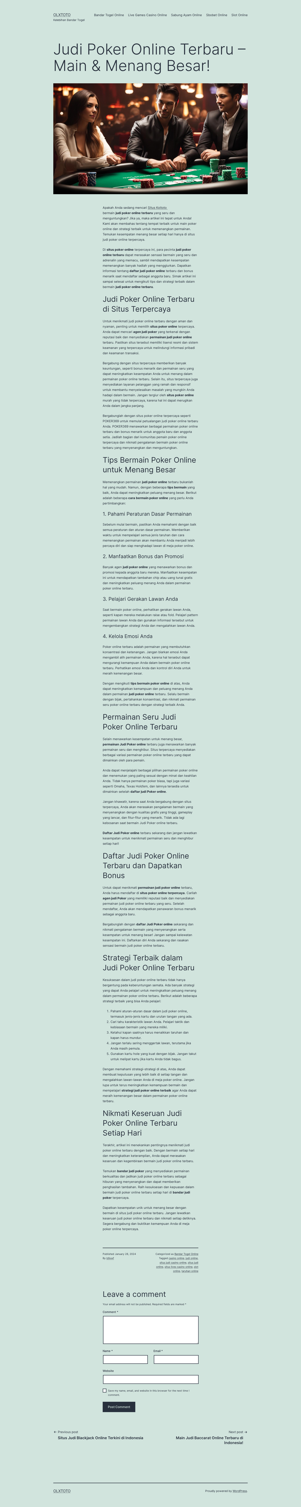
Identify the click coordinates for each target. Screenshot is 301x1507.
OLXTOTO (62, 15)
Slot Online (239, 15)
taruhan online (190, 1271)
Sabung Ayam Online (186, 15)
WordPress (240, 1491)
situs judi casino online (173, 1262)
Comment (110, 1312)
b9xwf (110, 1258)
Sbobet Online (216, 15)
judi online (192, 1258)
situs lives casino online (179, 1266)
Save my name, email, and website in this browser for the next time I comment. (148, 1392)
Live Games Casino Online (147, 15)
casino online (176, 1258)
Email (158, 1351)
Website (108, 1370)
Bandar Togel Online (109, 15)
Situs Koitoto (158, 208)
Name (108, 1351)
